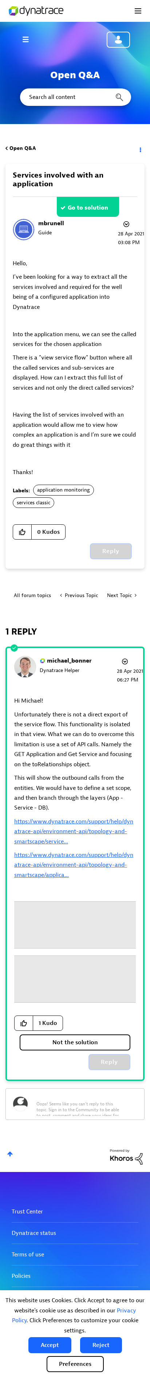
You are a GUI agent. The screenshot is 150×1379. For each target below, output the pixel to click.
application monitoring (63, 490)
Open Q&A (22, 148)
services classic (33, 503)
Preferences (75, 1364)
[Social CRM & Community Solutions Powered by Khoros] (126, 1156)
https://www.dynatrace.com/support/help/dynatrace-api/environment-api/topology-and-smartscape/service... (73, 831)
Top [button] (10, 1154)
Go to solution (88, 207)
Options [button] (140, 148)
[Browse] (29, 39)
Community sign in (118, 40)
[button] (49, 1345)
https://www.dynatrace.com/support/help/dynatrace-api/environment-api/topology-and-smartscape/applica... (73, 865)
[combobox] (75, 97)
